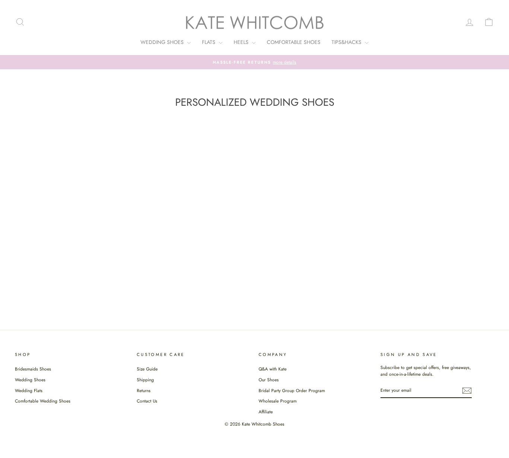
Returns (144, 390)
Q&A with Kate (273, 369)
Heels (242, 42)
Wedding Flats (28, 390)
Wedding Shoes (162, 42)
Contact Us (147, 401)
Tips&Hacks (347, 42)
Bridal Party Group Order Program (292, 390)
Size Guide (147, 369)
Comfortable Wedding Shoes (42, 401)
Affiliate (266, 411)
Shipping (145, 379)
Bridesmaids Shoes (33, 369)
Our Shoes (269, 379)
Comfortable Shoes (293, 42)
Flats (209, 42)
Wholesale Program (278, 401)
